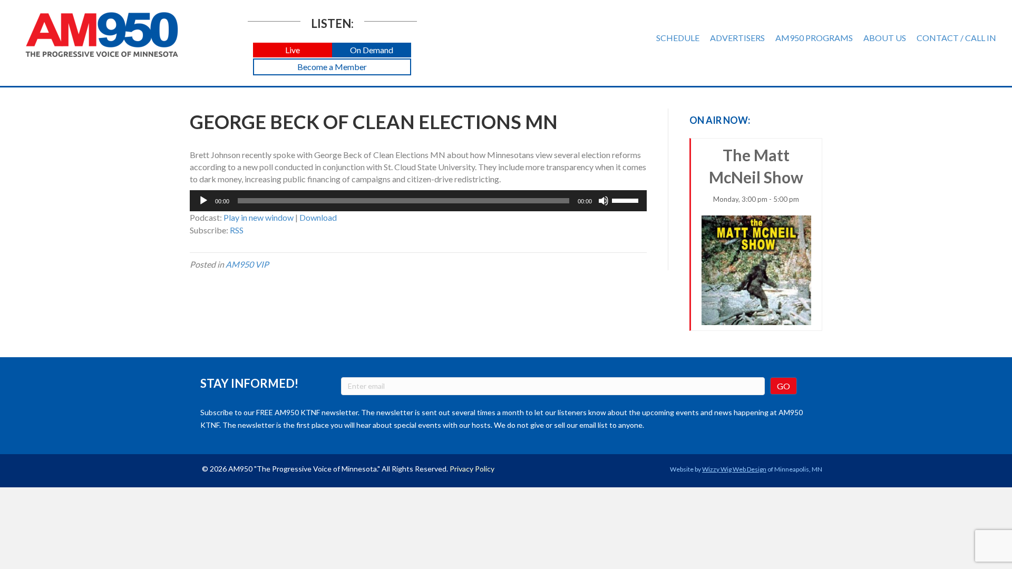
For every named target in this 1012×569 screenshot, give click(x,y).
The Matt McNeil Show (756, 174)
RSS (237, 230)
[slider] (626, 199)
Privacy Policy (472, 468)
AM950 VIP (247, 264)
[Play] (203, 200)
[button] (292, 50)
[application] (418, 200)
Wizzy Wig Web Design (734, 469)
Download (318, 217)
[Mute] (603, 200)
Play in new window (258, 217)
